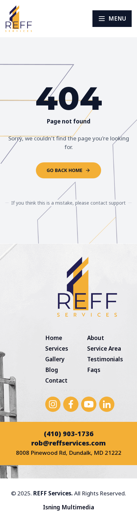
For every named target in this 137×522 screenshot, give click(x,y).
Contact (56, 380)
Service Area (104, 348)
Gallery (55, 359)
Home (53, 338)
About (95, 338)
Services (56, 348)
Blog (51, 370)
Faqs (93, 370)
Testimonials (105, 359)
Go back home (64, 170)
